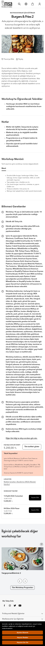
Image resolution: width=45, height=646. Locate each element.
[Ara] (19, 4)
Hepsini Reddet (22, 637)
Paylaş (20, 59)
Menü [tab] (4, 168)
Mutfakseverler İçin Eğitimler (13, 619)
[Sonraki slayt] (25, 581)
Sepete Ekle (35, 497)
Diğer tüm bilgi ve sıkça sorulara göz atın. (21, 438)
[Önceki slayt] (20, 581)
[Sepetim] (33, 4)
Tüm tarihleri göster (31, 447)
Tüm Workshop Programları (22, 587)
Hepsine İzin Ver (22, 642)
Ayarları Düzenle (22, 632)
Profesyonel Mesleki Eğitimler (13, 613)
